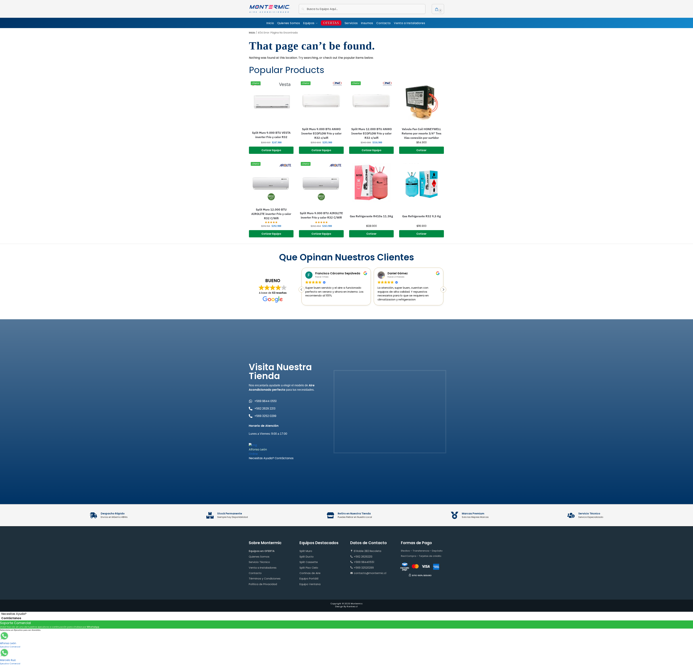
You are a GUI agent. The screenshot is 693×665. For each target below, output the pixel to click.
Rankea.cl (352, 606)
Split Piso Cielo (308, 568)
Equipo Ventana (310, 584)
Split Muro (305, 551)
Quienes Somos (259, 556)
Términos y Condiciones (264, 578)
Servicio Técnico (259, 562)
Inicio (252, 32)
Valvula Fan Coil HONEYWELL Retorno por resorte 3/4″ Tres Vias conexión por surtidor (421, 133)
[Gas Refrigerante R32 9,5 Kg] (421, 182)
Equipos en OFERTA (261, 551)
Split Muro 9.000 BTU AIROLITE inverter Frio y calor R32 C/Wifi (321, 215)
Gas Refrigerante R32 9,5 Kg (421, 216)
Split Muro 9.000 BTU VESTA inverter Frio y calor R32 (271, 135)
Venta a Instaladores (262, 568)
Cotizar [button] (421, 150)
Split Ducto (306, 556)
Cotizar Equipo (271, 150)
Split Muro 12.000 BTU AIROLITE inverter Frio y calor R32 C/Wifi (271, 214)
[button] (438, 9)
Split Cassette (308, 562)
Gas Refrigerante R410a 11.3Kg (371, 216)
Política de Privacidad (263, 584)
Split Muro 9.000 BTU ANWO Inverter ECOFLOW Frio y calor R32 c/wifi (321, 133)
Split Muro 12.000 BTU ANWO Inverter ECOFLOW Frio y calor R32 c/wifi (371, 133)
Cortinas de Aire (310, 573)
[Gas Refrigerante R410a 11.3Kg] (371, 182)
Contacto (255, 573)
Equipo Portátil (308, 578)
